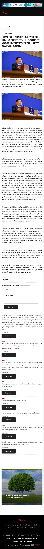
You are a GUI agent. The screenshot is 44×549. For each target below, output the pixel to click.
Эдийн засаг (28, 525)
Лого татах (28, 541)
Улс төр (7, 525)
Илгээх (10, 307)
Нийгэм (36, 525)
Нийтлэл (33, 527)
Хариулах (8, 336)
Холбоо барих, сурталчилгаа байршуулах (22, 539)
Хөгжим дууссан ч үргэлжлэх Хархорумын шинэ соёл (17, 497)
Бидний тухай (17, 541)
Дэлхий (10, 527)
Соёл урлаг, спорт (22, 527)
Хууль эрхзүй (16, 525)
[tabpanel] (22, 487)
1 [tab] (6, 460)
